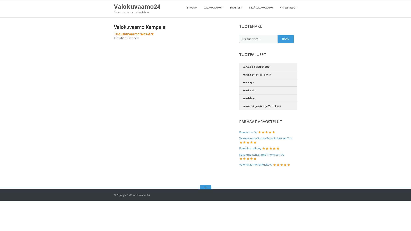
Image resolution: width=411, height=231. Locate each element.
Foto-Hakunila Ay (250, 148)
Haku (285, 39)
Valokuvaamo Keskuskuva (255, 164)
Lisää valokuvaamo (261, 7)
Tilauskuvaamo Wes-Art (133, 34)
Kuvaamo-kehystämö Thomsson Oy (261, 154)
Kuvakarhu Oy (248, 132)
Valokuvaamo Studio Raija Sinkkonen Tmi (265, 138)
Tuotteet (236, 7)
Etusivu (192, 7)
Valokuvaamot (213, 7)
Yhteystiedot (288, 7)
